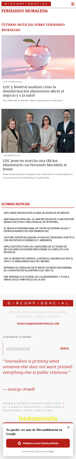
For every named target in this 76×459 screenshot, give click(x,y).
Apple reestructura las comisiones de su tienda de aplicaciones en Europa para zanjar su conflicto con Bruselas (36, 249)
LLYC (5, 407)
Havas (39, 410)
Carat (49, 410)
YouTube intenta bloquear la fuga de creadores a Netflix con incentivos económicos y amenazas (39, 238)
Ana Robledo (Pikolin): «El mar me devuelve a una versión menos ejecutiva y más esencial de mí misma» (39, 220)
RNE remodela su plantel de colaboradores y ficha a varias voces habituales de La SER (36, 278)
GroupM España (11, 410)
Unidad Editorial (32, 407)
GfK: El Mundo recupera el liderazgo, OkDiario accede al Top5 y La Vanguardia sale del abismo (38, 260)
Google (58, 403)
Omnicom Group (53, 407)
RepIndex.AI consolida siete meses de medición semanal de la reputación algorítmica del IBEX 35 (38, 269)
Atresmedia (23, 403)
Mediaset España (41, 403)
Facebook (8, 403)
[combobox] (29, 348)
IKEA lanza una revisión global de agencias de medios (36, 213)
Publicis (15, 407)
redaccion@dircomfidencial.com (38, 323)
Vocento (27, 410)
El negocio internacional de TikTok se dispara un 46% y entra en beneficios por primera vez (37, 229)
